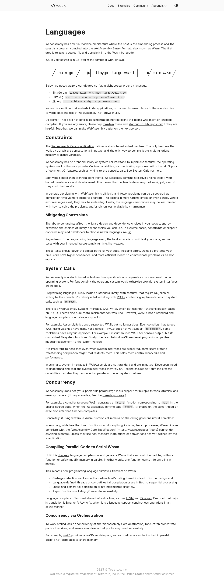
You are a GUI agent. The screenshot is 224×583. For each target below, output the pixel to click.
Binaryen (146, 498)
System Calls (141, 170)
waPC (67, 535)
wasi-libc (117, 313)
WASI (92, 402)
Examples (124, 5)
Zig (54, 101)
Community (141, 5)
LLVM (130, 498)
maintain (108, 124)
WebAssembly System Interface (80, 308)
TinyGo (57, 92)
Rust (55, 97)
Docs (110, 5)
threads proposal (113, 395)
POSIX (121, 297)
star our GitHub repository (146, 124)
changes (63, 455)
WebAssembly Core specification (72, 146)
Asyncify (85, 502)
